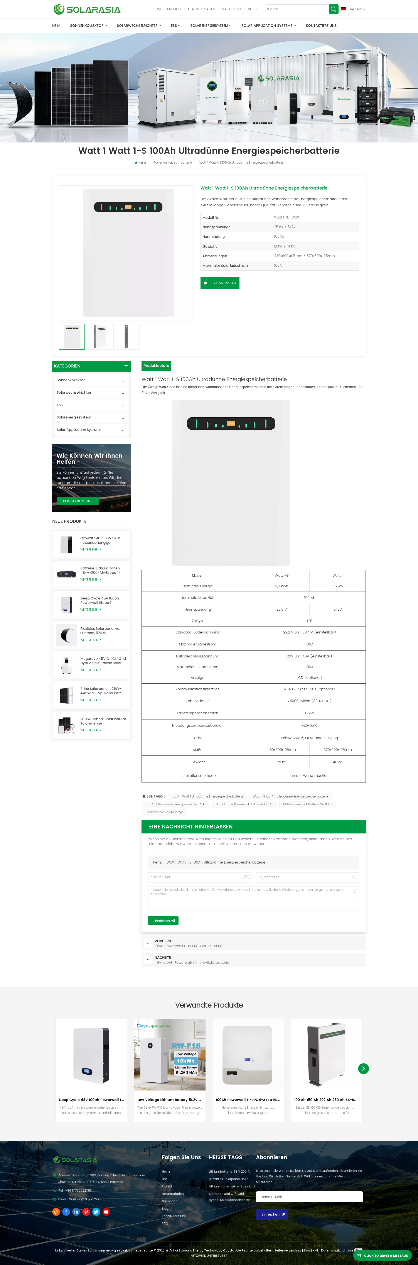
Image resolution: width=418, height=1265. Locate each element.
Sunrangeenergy (100, 1250)
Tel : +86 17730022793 (75, 1190)
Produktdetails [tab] (156, 366)
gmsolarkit (122, 1250)
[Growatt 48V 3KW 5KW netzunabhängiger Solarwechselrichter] (66, 544)
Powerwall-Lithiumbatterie (172, 162)
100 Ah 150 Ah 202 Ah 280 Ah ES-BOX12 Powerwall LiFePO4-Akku (326, 1100)
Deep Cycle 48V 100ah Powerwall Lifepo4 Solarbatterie (99, 600)
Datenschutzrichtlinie (337, 1250)
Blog (252, 9)
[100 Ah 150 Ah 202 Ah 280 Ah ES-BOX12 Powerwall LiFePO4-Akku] (326, 1055)
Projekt (174, 9)
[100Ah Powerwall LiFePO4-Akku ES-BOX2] (248, 1055)
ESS (174, 26)
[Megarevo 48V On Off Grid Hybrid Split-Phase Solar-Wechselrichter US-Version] (66, 665)
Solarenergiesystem (209, 26)
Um (158, 9)
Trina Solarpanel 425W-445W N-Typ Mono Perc (101, 691)
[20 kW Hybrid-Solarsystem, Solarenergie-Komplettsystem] (66, 725)
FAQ (165, 1223)
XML (316, 1250)
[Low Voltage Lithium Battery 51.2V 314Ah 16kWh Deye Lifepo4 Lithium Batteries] (170, 1055)
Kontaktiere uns (321, 26)
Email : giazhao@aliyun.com (79, 1199)
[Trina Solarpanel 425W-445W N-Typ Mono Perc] (66, 695)
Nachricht (231, 9)
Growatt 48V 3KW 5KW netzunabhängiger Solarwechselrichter (100, 540)
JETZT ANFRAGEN (222, 283)
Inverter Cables (75, 1250)
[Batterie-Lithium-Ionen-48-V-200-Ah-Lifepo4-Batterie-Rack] (66, 574)
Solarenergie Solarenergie (164, 812)
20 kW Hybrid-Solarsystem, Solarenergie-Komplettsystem (103, 721)
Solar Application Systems (267, 26)
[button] (363, 1068)
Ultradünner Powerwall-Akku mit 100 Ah (245, 804)
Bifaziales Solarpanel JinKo (228, 1179)
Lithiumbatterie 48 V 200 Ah (230, 1171)
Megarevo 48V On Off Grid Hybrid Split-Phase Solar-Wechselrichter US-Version (103, 661)
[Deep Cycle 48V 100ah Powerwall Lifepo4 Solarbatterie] (66, 604)
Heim (166, 1171)
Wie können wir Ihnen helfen (90, 459)
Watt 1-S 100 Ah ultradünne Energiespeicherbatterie (290, 796)
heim (56, 26)
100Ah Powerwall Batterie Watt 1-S (307, 804)
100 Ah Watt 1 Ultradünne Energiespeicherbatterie (207, 796)
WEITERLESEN (89, 549)
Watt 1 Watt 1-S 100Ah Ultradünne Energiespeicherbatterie (216, 862)
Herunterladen (201, 9)
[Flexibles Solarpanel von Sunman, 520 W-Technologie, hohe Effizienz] (66, 635)
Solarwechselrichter (137, 26)
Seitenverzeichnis (288, 1250)
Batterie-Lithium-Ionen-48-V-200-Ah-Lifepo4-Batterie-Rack (101, 570)
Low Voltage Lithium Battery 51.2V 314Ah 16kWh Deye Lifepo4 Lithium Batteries (169, 1100)
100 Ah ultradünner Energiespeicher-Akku (176, 804)
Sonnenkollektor (87, 26)
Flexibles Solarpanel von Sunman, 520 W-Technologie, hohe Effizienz (103, 631)
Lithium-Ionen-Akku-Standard (232, 1186)
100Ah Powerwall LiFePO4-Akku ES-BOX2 (248, 1100)
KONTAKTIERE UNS (78, 501)
